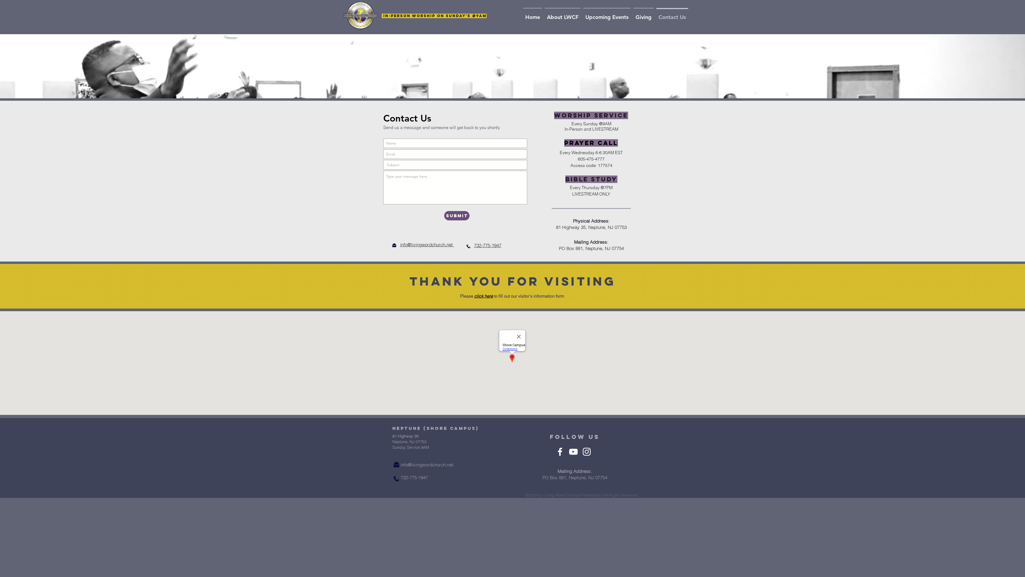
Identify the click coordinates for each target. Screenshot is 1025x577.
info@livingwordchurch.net (427, 244)
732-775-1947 (487, 245)
